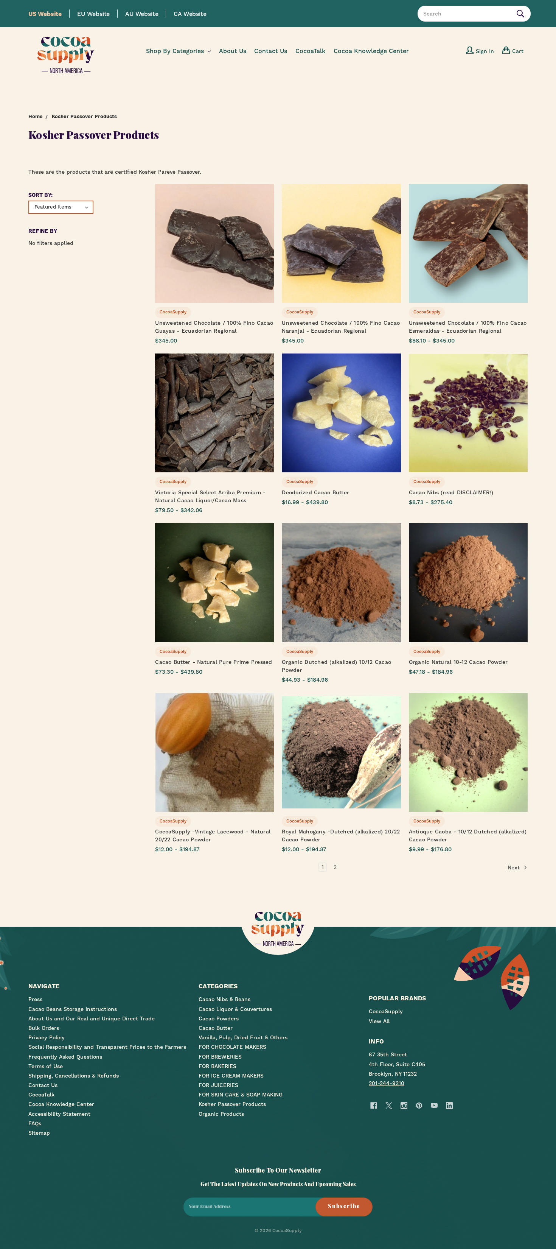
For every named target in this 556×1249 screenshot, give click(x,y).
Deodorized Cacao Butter (315, 492)
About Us (232, 51)
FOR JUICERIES (218, 1085)
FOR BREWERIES (220, 1057)
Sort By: (40, 195)
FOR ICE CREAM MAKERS (231, 1076)
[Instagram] (403, 1105)
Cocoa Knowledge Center (371, 51)
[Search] (522, 14)
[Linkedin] (449, 1105)
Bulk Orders (43, 1028)
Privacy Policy (46, 1037)
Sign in (485, 51)
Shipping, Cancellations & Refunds (73, 1076)
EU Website (93, 13)
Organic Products (221, 1114)
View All (379, 1021)
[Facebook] (373, 1105)
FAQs (34, 1123)
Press (35, 999)
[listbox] (60, 207)
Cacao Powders (219, 1018)
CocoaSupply (386, 1011)
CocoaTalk (310, 51)
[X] (388, 1105)
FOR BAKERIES (217, 1066)
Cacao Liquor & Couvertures (235, 1009)
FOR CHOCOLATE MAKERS (232, 1047)
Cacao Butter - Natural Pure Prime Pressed (213, 662)
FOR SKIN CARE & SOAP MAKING (241, 1095)
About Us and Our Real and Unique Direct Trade (91, 1018)
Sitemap (39, 1133)
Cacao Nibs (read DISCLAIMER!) (451, 492)
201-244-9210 (386, 1083)
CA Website (190, 13)
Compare (212, 244)
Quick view (214, 230)
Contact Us (270, 51)
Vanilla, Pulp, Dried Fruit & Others (243, 1037)
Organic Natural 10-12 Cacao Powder (458, 662)
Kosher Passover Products (232, 1104)
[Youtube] (434, 1105)
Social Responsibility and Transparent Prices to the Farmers (107, 1047)
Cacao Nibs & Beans (224, 999)
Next (515, 867)
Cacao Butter (216, 1028)
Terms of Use (45, 1066)
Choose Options (214, 257)
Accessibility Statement (59, 1114)
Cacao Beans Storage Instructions (72, 1009)
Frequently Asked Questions (65, 1057)
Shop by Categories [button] (176, 51)
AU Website (141, 13)
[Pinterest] (419, 1105)
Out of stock (341, 596)
